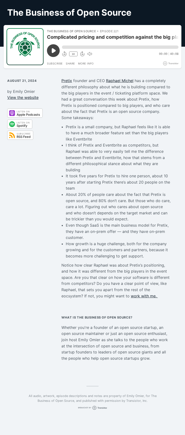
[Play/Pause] (25, 46)
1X (73, 54)
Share (70, 63)
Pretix (66, 80)
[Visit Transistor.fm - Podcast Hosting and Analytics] (170, 63)
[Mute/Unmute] (89, 54)
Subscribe (55, 63)
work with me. (144, 296)
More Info (86, 63)
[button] (120, 47)
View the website (23, 97)
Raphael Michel (119, 80)
